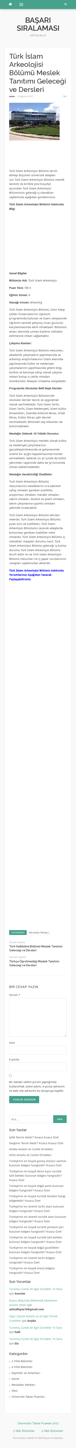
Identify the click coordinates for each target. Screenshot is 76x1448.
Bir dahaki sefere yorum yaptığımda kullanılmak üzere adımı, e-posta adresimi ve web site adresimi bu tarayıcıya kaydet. (37, 1086)
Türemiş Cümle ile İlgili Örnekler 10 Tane (35, 1289)
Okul (14, 1390)
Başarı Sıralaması (38, 24)
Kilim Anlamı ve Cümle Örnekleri (30, 1155)
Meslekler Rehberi (39, 932)
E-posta (14, 1059)
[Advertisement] (40, 156)
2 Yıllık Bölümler (22, 1361)
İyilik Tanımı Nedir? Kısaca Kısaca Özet (34, 1137)
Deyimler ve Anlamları (25, 1373)
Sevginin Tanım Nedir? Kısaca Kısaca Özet (36, 1143)
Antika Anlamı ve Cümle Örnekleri (31, 1149)
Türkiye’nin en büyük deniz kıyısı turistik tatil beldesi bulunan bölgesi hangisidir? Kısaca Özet (35, 1175)
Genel (15, 1379)
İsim (12, 1043)
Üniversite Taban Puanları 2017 (38, 1423)
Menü (19, 4)
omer (12, 96)
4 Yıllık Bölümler (22, 1367)
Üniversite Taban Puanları (28, 1396)
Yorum (14, 995)
